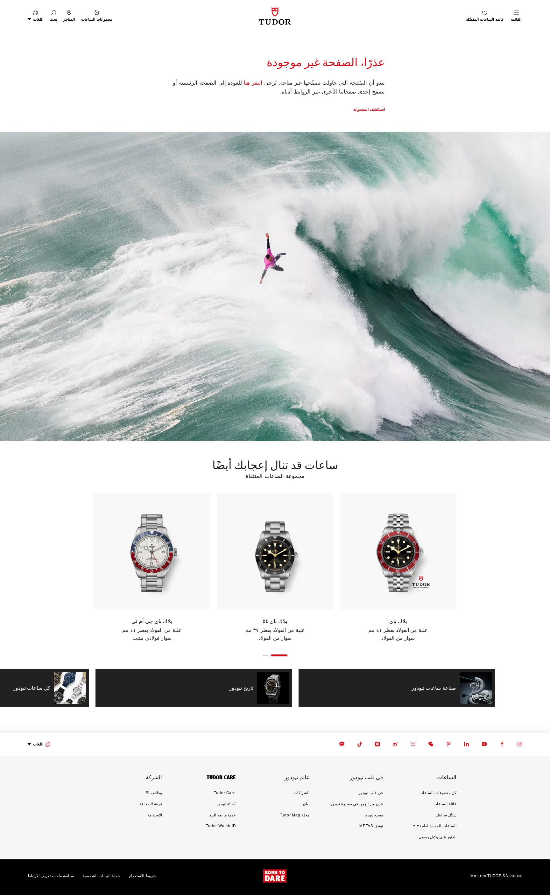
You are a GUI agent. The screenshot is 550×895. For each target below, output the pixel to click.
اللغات (38, 744)
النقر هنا (253, 82)
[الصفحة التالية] (80, 567)
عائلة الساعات (445, 803)
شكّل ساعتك (446, 814)
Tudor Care (225, 792)
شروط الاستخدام (142, 875)
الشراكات (301, 792)
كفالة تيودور (226, 803)
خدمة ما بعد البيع (222, 814)
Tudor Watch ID (221, 825)
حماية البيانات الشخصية (101, 875)
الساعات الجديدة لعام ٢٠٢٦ (434, 825)
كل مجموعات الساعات (438, 792)
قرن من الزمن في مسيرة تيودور (356, 803)
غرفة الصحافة (151, 803)
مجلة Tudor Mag (294, 814)
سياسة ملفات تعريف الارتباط (50, 875)
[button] (53, 16)
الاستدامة (155, 814)
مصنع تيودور (373, 814)
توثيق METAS (371, 825)
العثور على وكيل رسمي (437, 836)
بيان (306, 803)
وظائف (156, 792)
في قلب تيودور (371, 792)
